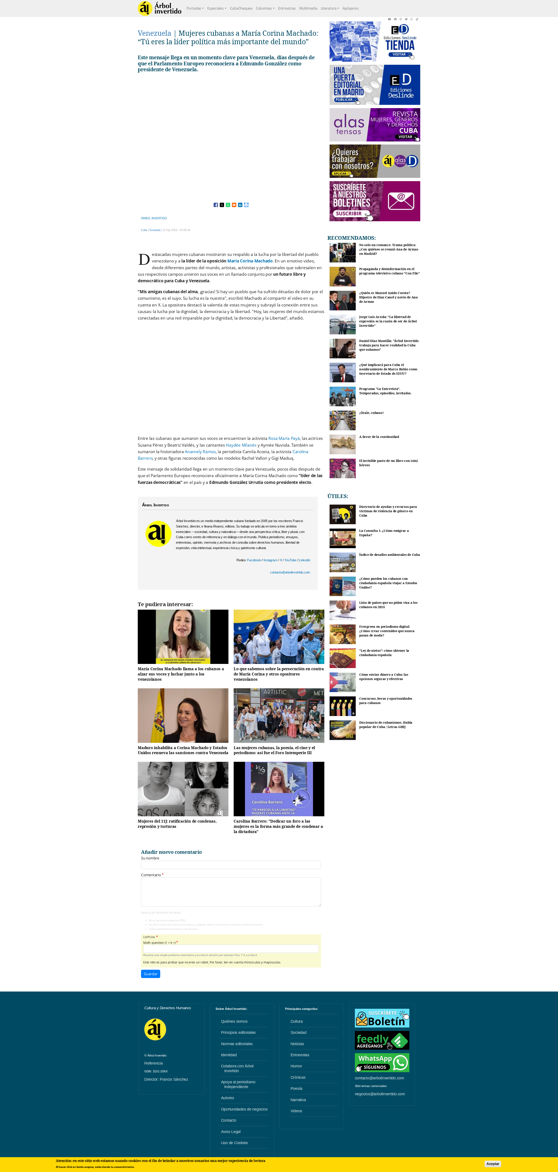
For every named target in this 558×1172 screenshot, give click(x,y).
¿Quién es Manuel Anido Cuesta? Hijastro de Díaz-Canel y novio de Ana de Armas (388, 297)
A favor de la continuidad (379, 437)
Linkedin (304, 560)
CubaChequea (241, 8)
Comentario (151, 875)
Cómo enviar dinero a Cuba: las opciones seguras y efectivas (383, 676)
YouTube (290, 560)
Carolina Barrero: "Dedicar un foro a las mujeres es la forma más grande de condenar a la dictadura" (278, 826)
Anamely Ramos (200, 451)
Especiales (215, 8)
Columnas (264, 8)
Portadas (194, 8)
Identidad (229, 1055)
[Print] (246, 205)
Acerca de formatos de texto (160, 912)
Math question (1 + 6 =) (159, 943)
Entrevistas (287, 8)
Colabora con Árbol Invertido (237, 1068)
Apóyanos (351, 8)
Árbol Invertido (154, 218)
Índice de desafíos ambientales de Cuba (389, 555)
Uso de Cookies (234, 1143)
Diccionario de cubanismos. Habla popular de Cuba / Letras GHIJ (385, 724)
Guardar (150, 973)
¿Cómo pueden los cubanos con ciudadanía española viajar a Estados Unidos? (388, 583)
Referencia (153, 1063)
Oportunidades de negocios (244, 1109)
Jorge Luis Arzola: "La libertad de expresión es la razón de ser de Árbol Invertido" (388, 321)
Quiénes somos (234, 1021)
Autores (227, 1098)
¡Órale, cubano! (371, 413)
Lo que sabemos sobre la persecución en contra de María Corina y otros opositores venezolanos (279, 674)
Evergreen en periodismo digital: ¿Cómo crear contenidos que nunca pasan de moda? (387, 630)
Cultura (297, 1021)
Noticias (297, 1044)
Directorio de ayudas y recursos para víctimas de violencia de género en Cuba (388, 511)
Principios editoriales (238, 1032)
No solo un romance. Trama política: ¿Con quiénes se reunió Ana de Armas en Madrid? (388, 249)
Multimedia (308, 8)
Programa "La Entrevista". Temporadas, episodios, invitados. (385, 391)
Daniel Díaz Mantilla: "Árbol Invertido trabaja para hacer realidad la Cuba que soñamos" (389, 345)
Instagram (271, 560)
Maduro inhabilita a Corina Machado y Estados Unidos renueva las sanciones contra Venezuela (183, 750)
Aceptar (493, 1164)
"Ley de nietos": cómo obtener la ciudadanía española (384, 652)
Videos (296, 1111)
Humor (296, 1066)
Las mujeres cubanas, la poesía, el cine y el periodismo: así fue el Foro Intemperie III (274, 750)
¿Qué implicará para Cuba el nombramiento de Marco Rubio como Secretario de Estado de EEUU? (388, 369)
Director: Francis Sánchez (166, 1079)
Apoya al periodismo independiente (238, 1084)
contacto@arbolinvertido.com (290, 572)
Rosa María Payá (284, 438)
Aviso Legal (231, 1131)
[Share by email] (234, 205)
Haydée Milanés (241, 445)
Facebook (254, 560)
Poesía (297, 1088)
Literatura (329, 8)
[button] (391, 19)
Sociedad (154, 230)
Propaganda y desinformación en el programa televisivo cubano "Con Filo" (389, 271)
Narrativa (298, 1100)
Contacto (228, 1120)
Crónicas (298, 1077)
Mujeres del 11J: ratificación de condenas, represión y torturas (177, 823)
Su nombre (150, 858)
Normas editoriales (237, 1044)
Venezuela (154, 33)
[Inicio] (159, 8)
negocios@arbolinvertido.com (380, 1094)
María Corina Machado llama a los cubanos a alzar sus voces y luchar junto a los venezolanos (181, 674)
